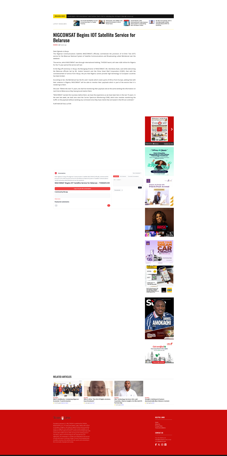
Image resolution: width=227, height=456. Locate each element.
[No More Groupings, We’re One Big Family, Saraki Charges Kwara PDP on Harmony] (152, 22)
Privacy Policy (158, 426)
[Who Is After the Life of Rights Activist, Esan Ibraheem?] (98, 388)
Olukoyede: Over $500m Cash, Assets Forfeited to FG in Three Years (114, 22)
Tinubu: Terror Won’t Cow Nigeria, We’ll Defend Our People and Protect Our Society (93, 16)
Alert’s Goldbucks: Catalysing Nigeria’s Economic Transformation (66, 400)
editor (122, 404)
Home (156, 422)
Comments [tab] (116, 176)
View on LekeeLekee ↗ (137, 173)
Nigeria (55, 45)
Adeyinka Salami (64, 403)
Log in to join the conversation (82, 188)
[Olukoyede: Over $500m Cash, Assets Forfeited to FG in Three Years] (102, 22)
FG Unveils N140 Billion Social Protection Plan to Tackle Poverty (89, 22)
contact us (160, 441)
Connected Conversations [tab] (133, 176)
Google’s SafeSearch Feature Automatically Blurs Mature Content (157, 400)
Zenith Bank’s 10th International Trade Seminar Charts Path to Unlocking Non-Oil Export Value (139, 23)
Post (140, 187)
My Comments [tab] (123, 176)
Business (55, 397)
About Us (157, 424)
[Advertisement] (98, 156)
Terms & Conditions (160, 428)
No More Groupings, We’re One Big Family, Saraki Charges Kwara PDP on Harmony (163, 23)
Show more (57, 199)
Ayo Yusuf (92, 403)
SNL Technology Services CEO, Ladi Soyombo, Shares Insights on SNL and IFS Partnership (128, 401)
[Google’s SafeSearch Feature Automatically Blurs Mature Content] (159, 388)
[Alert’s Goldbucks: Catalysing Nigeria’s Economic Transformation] (67, 388)
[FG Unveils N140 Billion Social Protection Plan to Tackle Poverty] (77, 23)
